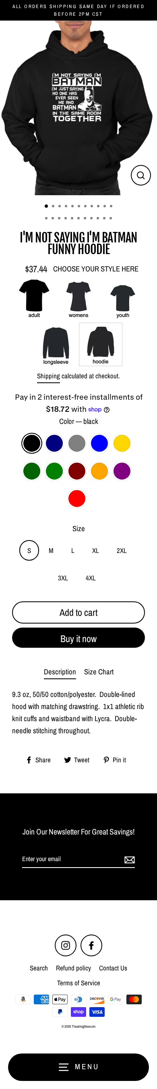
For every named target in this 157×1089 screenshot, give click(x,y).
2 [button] (54, 207)
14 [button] (60, 219)
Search (39, 967)
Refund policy (73, 967)
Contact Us (113, 967)
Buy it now (78, 638)
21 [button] (105, 219)
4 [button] (67, 207)
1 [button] (47, 206)
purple (122, 471)
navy (54, 443)
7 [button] (86, 207)
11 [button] (112, 207)
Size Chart (99, 672)
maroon (77, 471)
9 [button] (99, 207)
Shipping (48, 375)
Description (60, 672)
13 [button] (54, 219)
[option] (78, 108)
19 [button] (92, 219)
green (54, 471)
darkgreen (31, 471)
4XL (91, 577)
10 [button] (105, 207)
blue (99, 443)
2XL (122, 550)
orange (99, 471)
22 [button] (111, 219)
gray (77, 443)
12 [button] (47, 219)
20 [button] (99, 219)
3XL (63, 577)
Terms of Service (78, 982)
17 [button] (79, 219)
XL (95, 550)
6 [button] (80, 207)
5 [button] (73, 207)
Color (78, 421)
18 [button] (86, 219)
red (77, 498)
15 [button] (66, 219)
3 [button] (60, 207)
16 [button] (73, 219)
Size (78, 529)
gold (122, 443)
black (31, 443)
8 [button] (93, 207)
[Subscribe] (128, 859)
